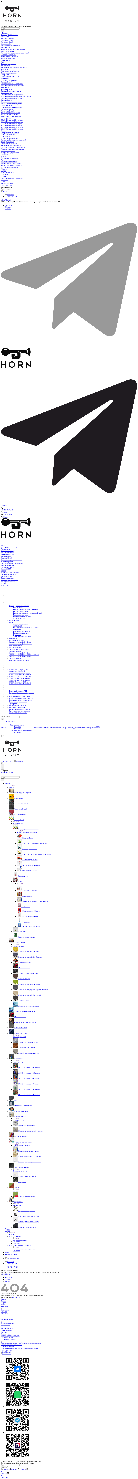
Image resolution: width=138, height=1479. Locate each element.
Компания (4, 1306)
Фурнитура (17, 1205)
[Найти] (2, 31)
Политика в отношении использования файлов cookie (19, 1348)
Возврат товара (6, 1334)
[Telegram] (69, 347)
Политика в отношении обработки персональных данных (21, 1343)
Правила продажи (7, 1337)
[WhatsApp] (17, 1406)
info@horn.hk (6, 200)
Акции (3, 1301)
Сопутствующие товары (21, 1145)
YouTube (8, 209)
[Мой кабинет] (2, 763)
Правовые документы (8, 1339)
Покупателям (5, 1325)
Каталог (11, 787)
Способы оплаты (7, 1330)
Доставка (4, 1332)
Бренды (3, 1304)
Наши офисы (6, 1354)
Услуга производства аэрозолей (24, 1249)
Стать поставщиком (7, 1323)
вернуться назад (6, 1297)
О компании (5, 1310)
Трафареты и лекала (20, 1171)
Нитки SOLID (18, 1062)
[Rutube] (17, 1458)
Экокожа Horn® (18, 946)
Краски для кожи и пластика (27, 832)
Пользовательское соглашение (11, 1345)
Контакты (4, 1313)
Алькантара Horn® (19, 1037)
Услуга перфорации (19, 1240)
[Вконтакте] (17, 1381)
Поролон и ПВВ (18, 1120)
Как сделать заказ (7, 1328)
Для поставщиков (7, 1319)
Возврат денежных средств (10, 1336)
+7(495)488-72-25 (7, 185)
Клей (19, 885)
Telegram (8, 207)
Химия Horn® (18, 823)
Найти (3, 1467)
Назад (13, 785)
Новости (4, 1312)
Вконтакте (8, 205)
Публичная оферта (7, 1346)
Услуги (15, 1191)
